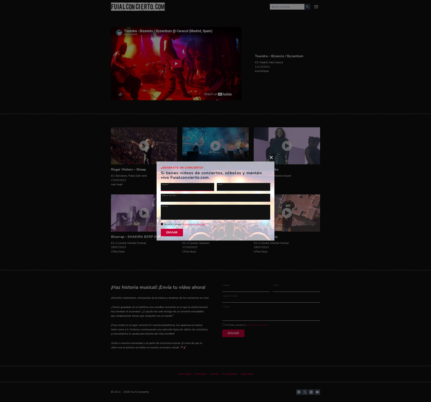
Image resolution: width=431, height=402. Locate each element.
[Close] (271, 157)
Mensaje (165, 206)
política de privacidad (194, 224)
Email (220, 184)
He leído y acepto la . (185, 224)
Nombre (165, 184)
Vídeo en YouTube (169, 195)
